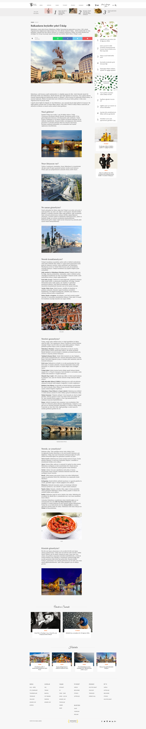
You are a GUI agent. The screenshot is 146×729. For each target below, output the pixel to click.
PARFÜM (46, 699)
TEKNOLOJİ (62, 702)
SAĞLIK (76, 687)
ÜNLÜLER (32, 699)
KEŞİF (60, 708)
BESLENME (77, 690)
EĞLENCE (73, 5)
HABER (61, 705)
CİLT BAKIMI (47, 696)
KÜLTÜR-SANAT (108, 699)
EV (60, 690)
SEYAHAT (36, 22)
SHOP (75, 708)
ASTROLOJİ (77, 696)
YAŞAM (57, 5)
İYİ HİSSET (65, 5)
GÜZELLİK (49, 5)
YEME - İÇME (62, 693)
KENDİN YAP (33, 702)
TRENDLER (32, 696)
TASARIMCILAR (33, 693)
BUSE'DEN (77, 705)
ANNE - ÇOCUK (63, 696)
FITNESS (76, 693)
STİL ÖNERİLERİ (33, 690)
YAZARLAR (81, 5)
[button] (44, 415)
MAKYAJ (46, 693)
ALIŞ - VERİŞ (33, 687)
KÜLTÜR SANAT (93, 687)
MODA (41, 5)
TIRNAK (46, 690)
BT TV (105, 684)
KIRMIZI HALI (92, 696)
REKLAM (76, 714)
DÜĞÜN (32, 705)
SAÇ (45, 687)
